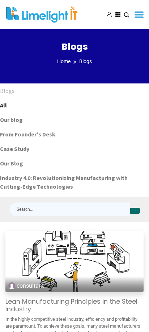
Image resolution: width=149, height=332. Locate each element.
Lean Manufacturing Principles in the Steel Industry (71, 305)
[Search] (135, 211)
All (3, 105)
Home (64, 61)
